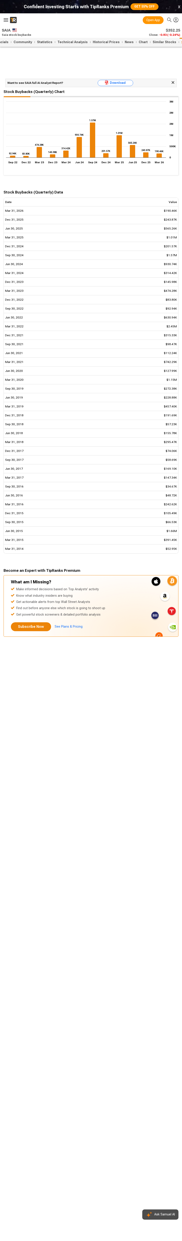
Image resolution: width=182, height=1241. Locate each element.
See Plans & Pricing (69, 627)
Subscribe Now (31, 627)
